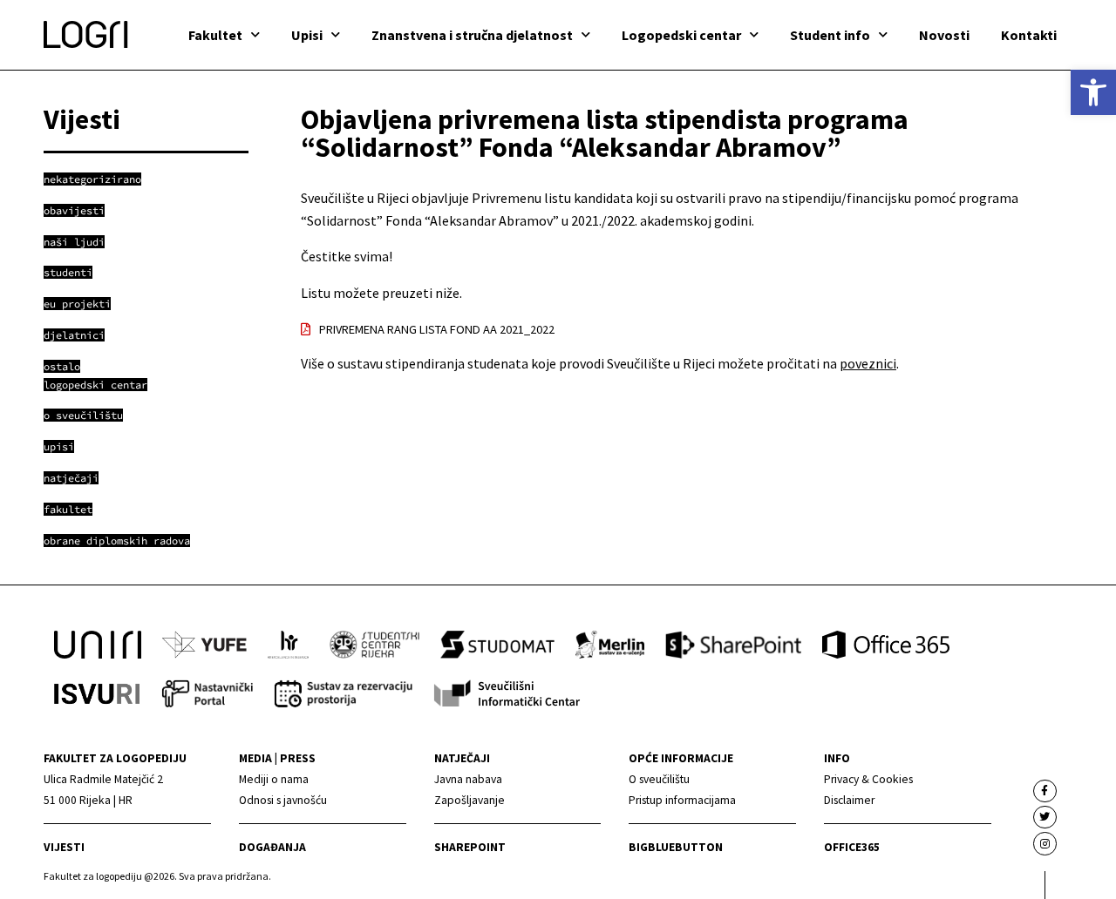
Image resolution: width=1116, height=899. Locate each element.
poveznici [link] (868, 363)
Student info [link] (830, 35)
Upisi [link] (307, 35)
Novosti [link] (944, 35)
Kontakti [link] (1029, 35)
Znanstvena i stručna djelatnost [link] (472, 35)
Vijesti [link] (64, 847)
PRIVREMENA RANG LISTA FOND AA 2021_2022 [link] (437, 329)
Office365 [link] (852, 847)
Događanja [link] (272, 847)
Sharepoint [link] (470, 847)
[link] (1093, 92)
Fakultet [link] (215, 35)
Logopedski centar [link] (681, 35)
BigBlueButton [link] (676, 847)
